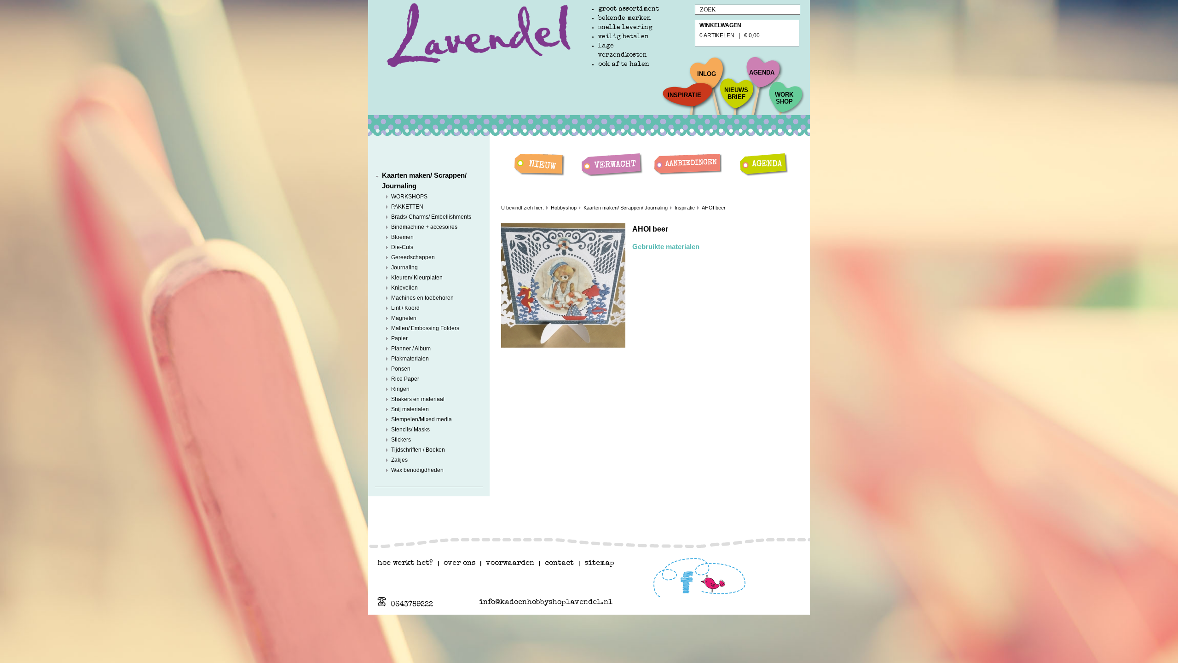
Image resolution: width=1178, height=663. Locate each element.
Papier (399, 338)
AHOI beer (714, 207)
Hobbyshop (564, 207)
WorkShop (784, 98)
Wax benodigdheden (417, 470)
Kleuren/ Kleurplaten (417, 277)
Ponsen (400, 369)
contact (559, 563)
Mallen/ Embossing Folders (425, 328)
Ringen (400, 389)
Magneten (403, 318)
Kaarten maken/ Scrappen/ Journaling (625, 207)
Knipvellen (404, 288)
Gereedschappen (413, 257)
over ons (459, 563)
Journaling (404, 267)
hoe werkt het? (405, 563)
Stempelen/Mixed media (421, 419)
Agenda (761, 72)
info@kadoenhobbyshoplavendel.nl (545, 602)
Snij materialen (410, 409)
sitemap (599, 563)
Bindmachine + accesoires (424, 227)
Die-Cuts (402, 247)
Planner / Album (411, 348)
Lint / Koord (405, 308)
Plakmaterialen (410, 358)
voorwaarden (510, 563)
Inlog (706, 73)
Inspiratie (684, 95)
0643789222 (412, 605)
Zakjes (399, 460)
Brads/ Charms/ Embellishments (431, 217)
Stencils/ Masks (410, 429)
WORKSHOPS (409, 196)
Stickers (401, 439)
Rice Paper (405, 379)
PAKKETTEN (407, 207)
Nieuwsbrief (736, 93)
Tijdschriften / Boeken (418, 450)
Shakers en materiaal (418, 399)
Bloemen (402, 237)
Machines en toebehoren (422, 298)
